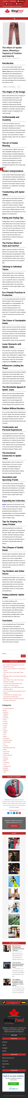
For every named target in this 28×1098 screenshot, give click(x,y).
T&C (3, 1067)
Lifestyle (16, 58)
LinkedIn (4, 1051)
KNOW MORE (14, 826)
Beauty (5, 710)
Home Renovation (7, 740)
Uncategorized (7, 766)
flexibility (14, 361)
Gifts (4, 734)
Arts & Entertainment (8, 708)
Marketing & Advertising (9, 747)
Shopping (5, 759)
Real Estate (6, 753)
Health (5, 736)
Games (5, 732)
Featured (5, 723)
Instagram (4, 1048)
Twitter (4, 1045)
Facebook (4, 1042)
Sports (5, 760)
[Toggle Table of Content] (18, 87)
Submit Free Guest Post (8, 1058)
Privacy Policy (5, 1064)
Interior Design (7, 742)
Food (4, 729)
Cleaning (5, 716)
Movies (5, 749)
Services (5, 757)
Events (5, 719)
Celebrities (6, 714)
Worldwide (5, 770)
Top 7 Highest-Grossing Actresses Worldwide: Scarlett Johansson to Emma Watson (17, 982)
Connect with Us (14, 810)
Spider (4, 504)
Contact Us (5, 1061)
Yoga (4, 772)
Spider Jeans (6, 71)
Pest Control (6, 751)
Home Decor (6, 738)
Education (5, 717)
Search (4, 653)
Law (4, 744)
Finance (5, 725)
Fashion (5, 721)
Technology (6, 762)
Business (5, 712)
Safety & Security (7, 755)
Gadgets (5, 731)
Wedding (5, 768)
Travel (4, 764)
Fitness (5, 727)
